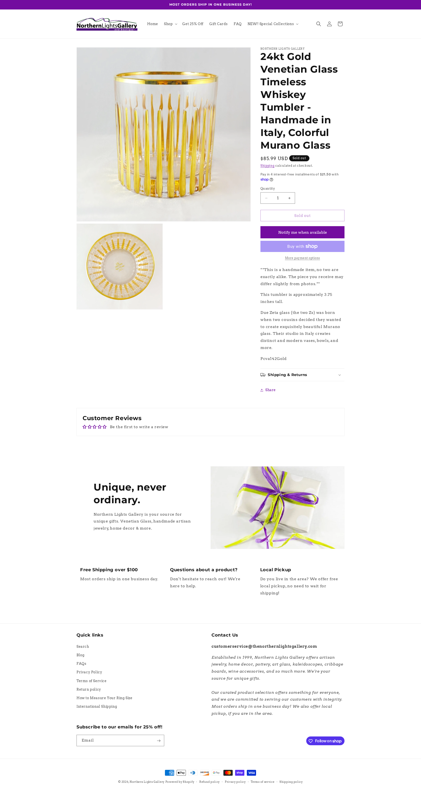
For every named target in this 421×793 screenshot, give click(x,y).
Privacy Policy (89, 672)
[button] (170, 24)
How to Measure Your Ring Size (104, 698)
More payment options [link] (302, 258)
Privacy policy (235, 781)
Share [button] (270, 390)
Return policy (89, 689)
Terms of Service (92, 681)
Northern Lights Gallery (147, 781)
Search (83, 646)
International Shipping (97, 706)
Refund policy (209, 781)
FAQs (81, 664)
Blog (80, 655)
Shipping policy (291, 781)
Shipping (267, 165)
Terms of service (262, 781)
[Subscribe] (158, 740)
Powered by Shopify (179, 781)
